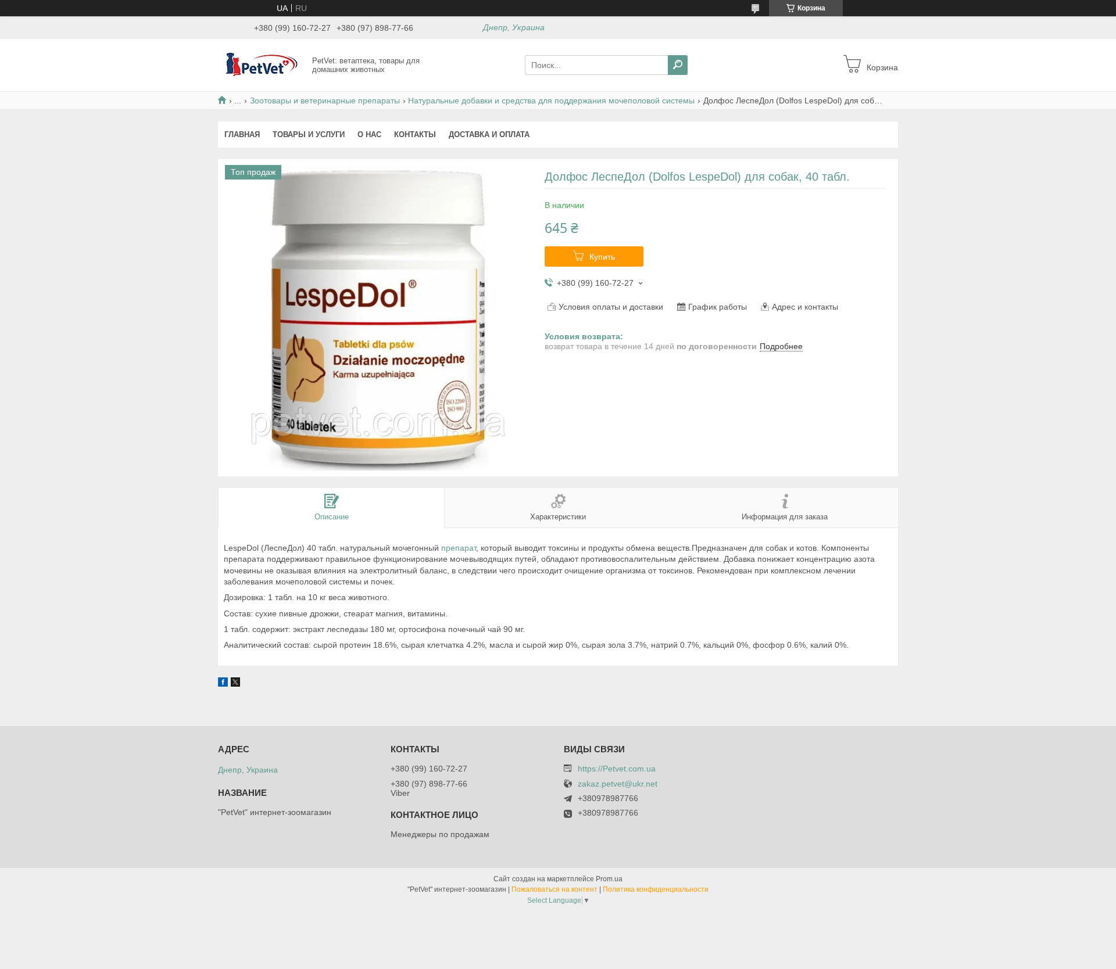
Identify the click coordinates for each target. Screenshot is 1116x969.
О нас (369, 134)
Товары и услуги (309, 134)
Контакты (415, 134)
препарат (458, 547)
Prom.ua (609, 879)
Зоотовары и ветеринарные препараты (325, 100)
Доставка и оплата (489, 134)
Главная (242, 134)
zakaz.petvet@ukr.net (617, 784)
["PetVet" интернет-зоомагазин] (261, 64)
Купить (602, 256)
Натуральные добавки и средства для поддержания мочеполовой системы (551, 100)
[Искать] (678, 65)
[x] (235, 683)
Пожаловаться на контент (555, 889)
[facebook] (223, 683)
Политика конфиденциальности (656, 889)
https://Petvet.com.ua (617, 768)
